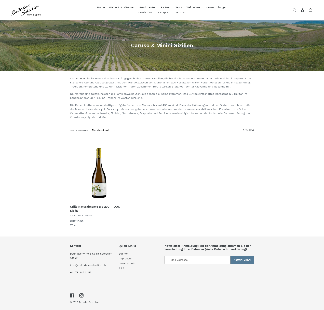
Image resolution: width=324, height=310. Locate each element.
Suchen (123, 253)
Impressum (126, 258)
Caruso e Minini (80, 78)
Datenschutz (127, 263)
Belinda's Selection (89, 302)
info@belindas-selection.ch (88, 265)
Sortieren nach (79, 130)
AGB (121, 268)
